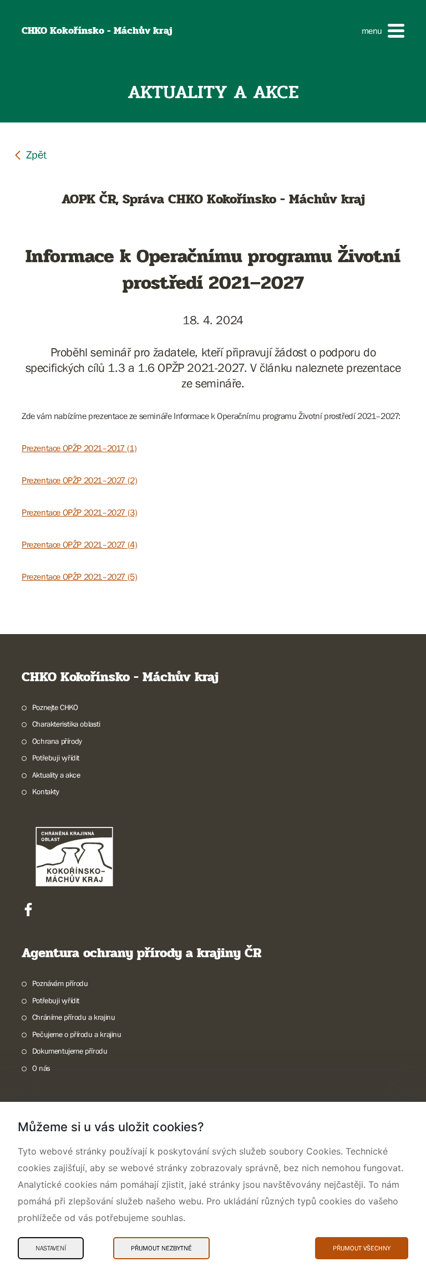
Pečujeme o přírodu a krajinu (76, 1034)
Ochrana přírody (57, 741)
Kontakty (45, 791)
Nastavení (51, 1248)
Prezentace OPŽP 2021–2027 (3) (79, 512)
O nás (41, 1068)
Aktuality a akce (56, 774)
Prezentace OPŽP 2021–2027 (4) (79, 544)
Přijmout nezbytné (161, 1248)
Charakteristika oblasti (66, 723)
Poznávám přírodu (60, 983)
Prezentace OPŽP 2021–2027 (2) (79, 480)
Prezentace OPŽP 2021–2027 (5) (79, 576)
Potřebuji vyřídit (55, 757)
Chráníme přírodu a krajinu (73, 1017)
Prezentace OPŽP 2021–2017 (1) (79, 448)
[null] (30, 154)
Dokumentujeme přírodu (69, 1050)
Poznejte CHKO (55, 707)
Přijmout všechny (361, 1248)
